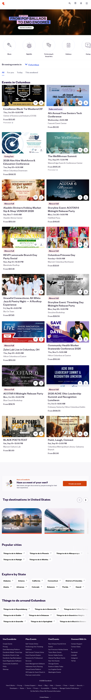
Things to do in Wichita (38, 559)
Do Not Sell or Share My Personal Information (45, 691)
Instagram (74, 658)
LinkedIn (74, 655)
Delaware (51, 587)
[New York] (22, 532)
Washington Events (54, 672)
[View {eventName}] (23, 95)
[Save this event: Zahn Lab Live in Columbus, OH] (35, 339)
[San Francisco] (64, 532)
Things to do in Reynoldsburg (15, 609)
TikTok (73, 661)
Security (79, 685)
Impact (72, 685)
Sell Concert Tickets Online (35, 652)
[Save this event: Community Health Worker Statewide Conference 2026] (80, 339)
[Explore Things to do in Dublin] (23, 615)
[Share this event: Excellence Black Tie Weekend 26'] (41, 102)
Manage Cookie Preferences (69, 688)
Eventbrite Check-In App (11, 655)
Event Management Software (35, 663)
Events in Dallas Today (55, 666)
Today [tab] (20, 72)
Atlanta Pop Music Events (56, 658)
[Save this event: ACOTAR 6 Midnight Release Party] (35, 383)
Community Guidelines (10, 663)
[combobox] (42, 64)
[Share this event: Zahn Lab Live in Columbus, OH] (41, 339)
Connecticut (53, 580)
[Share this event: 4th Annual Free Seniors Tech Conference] (85, 102)
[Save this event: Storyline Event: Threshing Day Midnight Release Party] (80, 292)
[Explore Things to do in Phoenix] (51, 553)
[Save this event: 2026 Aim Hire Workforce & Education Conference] (35, 150)
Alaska (6, 587)
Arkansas (20, 587)
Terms (29, 688)
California (36, 580)
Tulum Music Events (54, 652)
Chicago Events (53, 663)
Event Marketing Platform (11, 649)
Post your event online (33, 675)
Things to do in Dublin (12, 615)
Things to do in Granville (13, 621)
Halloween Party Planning (34, 666)
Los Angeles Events (54, 669)
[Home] (3, 3)
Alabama (7, 580)
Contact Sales (75, 646)
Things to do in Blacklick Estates (73, 621)
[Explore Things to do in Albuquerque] (82, 553)
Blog (46, 685)
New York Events (53, 661)
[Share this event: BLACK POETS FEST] (41, 433)
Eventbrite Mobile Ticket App (12, 652)
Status (22, 688)
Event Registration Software (12, 661)
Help (51, 685)
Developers (13, 688)
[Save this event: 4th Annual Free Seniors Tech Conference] (80, 102)
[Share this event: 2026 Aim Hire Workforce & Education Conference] (41, 150)
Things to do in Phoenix (39, 553)
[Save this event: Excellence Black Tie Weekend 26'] (35, 102)
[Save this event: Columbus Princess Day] (80, 244)
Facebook (74, 652)
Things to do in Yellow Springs (76, 609)
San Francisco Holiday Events (58, 649)
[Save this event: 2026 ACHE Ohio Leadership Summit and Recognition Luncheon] (80, 383)
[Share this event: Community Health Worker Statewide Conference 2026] (85, 339)
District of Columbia (74, 580)
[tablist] (20, 73)
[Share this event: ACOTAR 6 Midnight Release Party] (41, 383)
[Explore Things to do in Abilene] (24, 553)
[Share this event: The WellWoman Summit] (85, 150)
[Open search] (69, 3)
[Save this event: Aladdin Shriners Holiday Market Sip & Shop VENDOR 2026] (35, 197)
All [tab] (3, 72)
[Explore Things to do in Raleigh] (24, 559)
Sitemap (5, 669)
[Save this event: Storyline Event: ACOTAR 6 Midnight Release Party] (80, 197)
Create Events (7, 644)
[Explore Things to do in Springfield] (54, 621)
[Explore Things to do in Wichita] (50, 559)
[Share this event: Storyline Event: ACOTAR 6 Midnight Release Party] (85, 197)
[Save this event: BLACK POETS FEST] (35, 433)
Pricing (5, 646)
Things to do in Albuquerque (68, 553)
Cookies (54, 688)
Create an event (75, 483)
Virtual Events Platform (33, 669)
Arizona (21, 580)
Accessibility (45, 688)
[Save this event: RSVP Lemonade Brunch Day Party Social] (35, 244)
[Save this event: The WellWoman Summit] (80, 150)
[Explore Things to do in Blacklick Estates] (88, 621)
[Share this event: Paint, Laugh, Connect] (85, 433)
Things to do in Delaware (39, 615)
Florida (65, 587)
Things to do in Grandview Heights (70, 615)
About (40, 685)
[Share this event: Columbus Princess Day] (85, 244)
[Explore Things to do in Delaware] (51, 615)
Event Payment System (33, 655)
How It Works (10, 685)
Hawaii (78, 587)
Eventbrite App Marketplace (12, 658)
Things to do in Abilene (12, 553)
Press (65, 685)
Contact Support (76, 644)
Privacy (35, 688)
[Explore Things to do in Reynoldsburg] (29, 609)
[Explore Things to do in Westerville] (59, 609)
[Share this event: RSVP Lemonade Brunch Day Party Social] (41, 244)
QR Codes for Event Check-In (35, 672)
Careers (58, 685)
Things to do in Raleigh (12, 559)
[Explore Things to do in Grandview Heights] (87, 615)
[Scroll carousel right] (85, 500)
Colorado (35, 587)
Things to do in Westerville (45, 609)
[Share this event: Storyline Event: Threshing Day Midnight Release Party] (85, 292)
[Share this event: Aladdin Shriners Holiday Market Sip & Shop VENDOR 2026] (41, 197)
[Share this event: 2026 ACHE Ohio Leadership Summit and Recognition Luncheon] (85, 383)
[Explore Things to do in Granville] (25, 621)
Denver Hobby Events (55, 655)
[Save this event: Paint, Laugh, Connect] (80, 433)
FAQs (5, 666)
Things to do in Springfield (41, 621)
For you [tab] (10, 72)
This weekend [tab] (31, 72)
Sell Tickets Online (32, 644)
